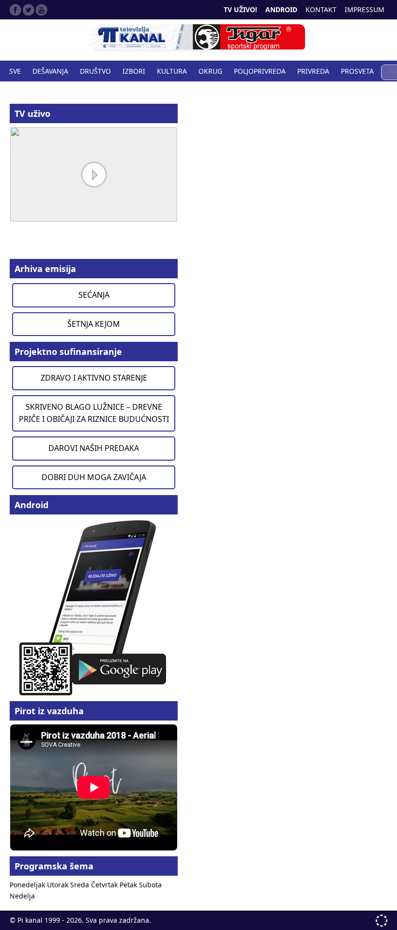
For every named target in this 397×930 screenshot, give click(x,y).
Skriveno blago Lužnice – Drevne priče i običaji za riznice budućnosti (94, 413)
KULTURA (172, 71)
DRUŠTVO (95, 71)
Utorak (58, 884)
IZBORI (133, 71)
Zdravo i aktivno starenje (94, 377)
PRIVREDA (313, 71)
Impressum (364, 9)
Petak (129, 884)
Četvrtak (105, 884)
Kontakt (320, 9)
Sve (15, 71)
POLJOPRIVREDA (260, 71)
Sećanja (93, 294)
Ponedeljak (28, 884)
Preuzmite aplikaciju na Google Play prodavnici (94, 606)
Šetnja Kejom (93, 324)
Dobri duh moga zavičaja (94, 477)
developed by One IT (381, 920)
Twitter (28, 10)
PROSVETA (357, 71)
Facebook (15, 10)
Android (281, 9)
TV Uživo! (240, 9)
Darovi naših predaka (93, 448)
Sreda (80, 884)
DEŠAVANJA (50, 71)
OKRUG (210, 71)
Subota (150, 884)
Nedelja (22, 895)
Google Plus (41, 10)
